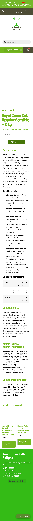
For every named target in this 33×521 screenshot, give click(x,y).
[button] (13, 50)
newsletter (22, 2)
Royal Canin (8, 110)
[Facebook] (14, 18)
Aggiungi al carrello (16, 142)
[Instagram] (19, 18)
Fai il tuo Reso (23, 516)
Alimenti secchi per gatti (20, 129)
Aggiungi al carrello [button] (7, 444)
